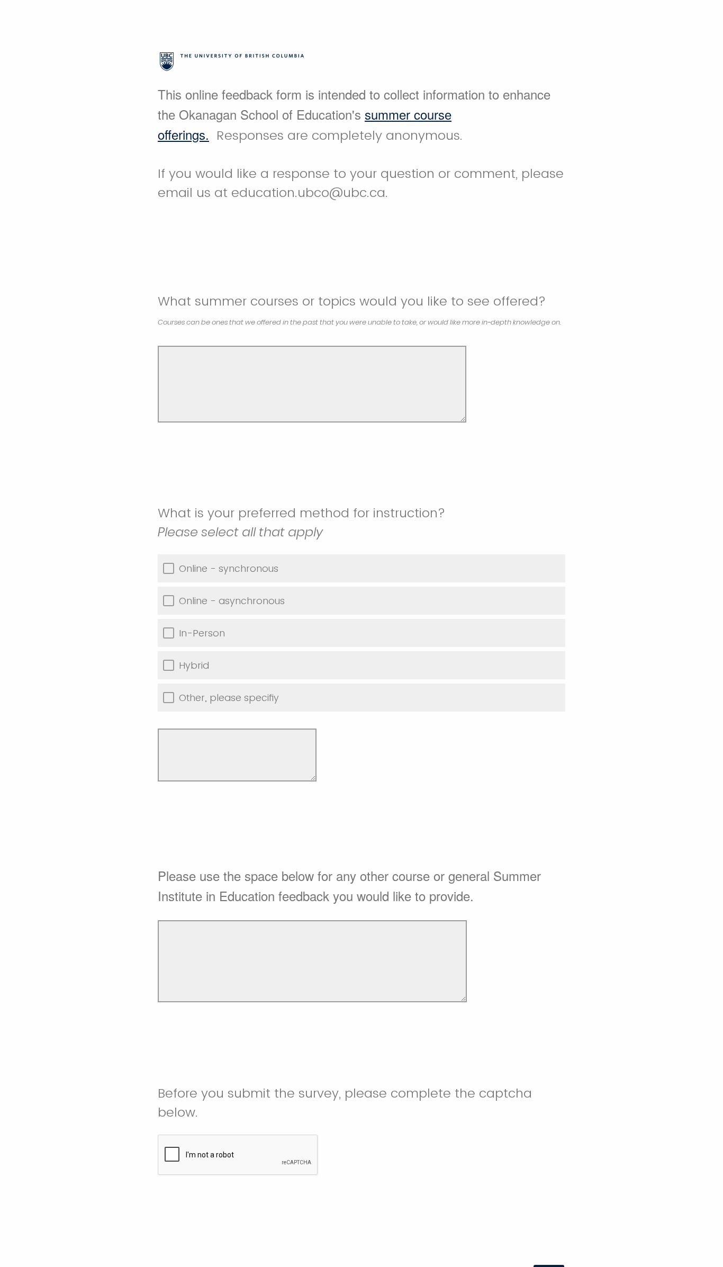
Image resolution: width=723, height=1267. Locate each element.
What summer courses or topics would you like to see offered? (360, 309)
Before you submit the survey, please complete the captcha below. (345, 1102)
